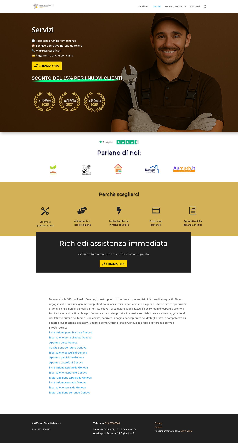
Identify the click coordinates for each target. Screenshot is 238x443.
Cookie (158, 427)
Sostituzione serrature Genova (67, 347)
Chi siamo (143, 6)
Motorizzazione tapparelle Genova (70, 377)
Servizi (157, 6)
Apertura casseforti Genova (66, 362)
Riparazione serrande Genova (67, 387)
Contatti (195, 6)
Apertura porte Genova (63, 342)
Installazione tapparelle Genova (68, 367)
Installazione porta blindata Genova (70, 332)
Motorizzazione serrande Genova (69, 392)
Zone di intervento (175, 6)
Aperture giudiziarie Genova (66, 357)
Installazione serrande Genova (67, 382)
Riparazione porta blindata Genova (70, 337)
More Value (187, 430)
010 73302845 (112, 423)
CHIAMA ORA (49, 65)
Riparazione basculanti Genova (68, 352)
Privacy (158, 423)
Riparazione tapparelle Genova (68, 372)
